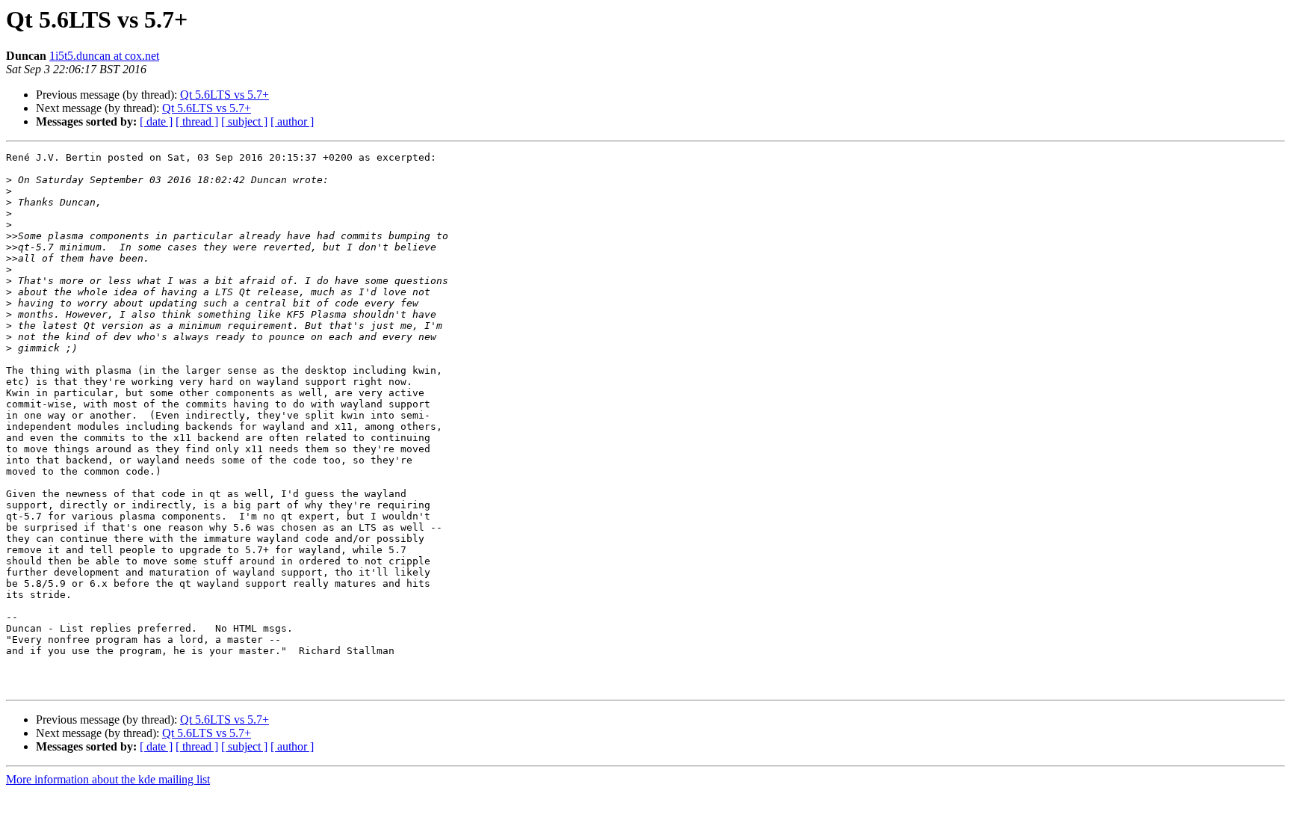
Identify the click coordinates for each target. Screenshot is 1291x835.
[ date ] (156, 121)
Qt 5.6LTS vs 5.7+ (224, 94)
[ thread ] (197, 121)
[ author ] (292, 121)
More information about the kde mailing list (108, 779)
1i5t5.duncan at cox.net (104, 55)
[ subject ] (244, 121)
